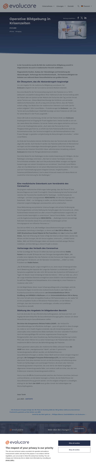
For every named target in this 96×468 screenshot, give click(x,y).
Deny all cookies (74, 450)
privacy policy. (10, 460)
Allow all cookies (74, 443)
